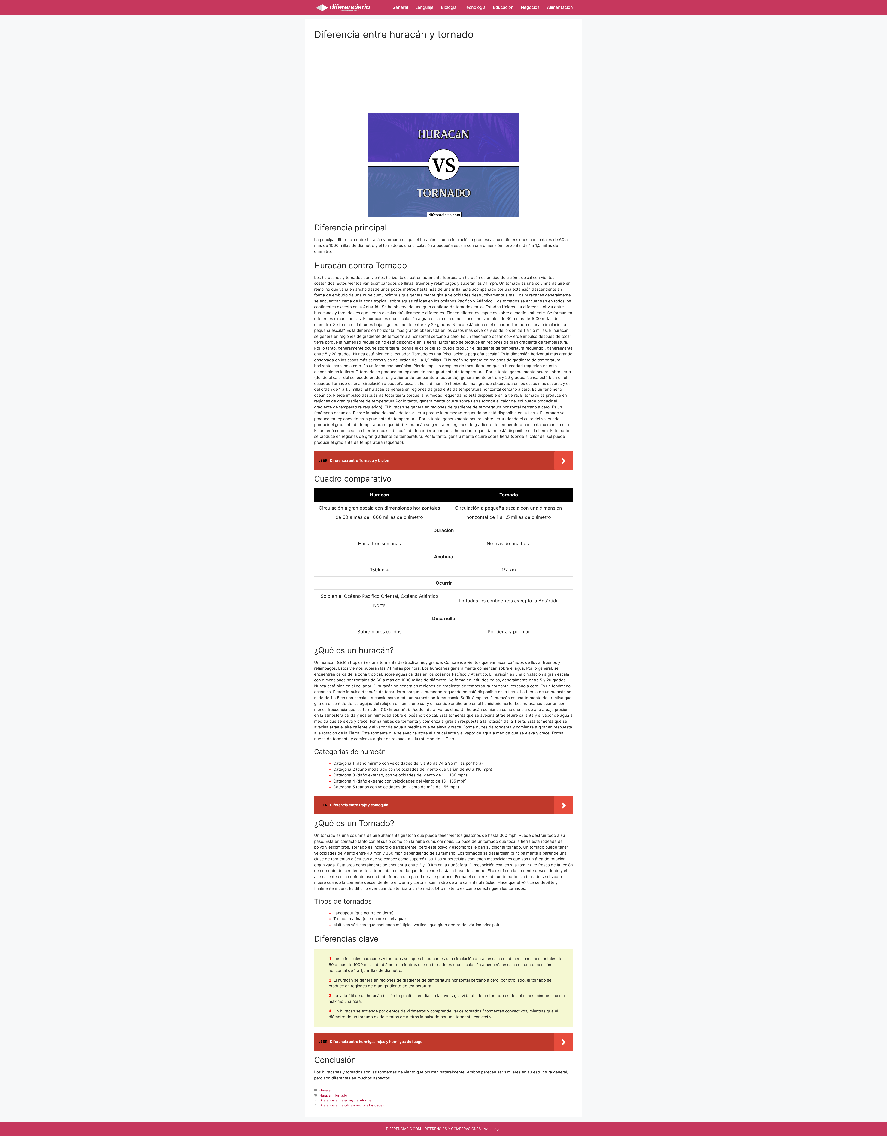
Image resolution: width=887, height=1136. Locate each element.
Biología (448, 7)
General (400, 7)
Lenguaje (424, 7)
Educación (503, 7)
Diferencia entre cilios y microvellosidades (351, 1105)
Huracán (325, 1095)
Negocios (530, 7)
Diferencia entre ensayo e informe (345, 1100)
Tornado (340, 1095)
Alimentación (560, 7)
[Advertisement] (443, 72)
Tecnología (475, 7)
